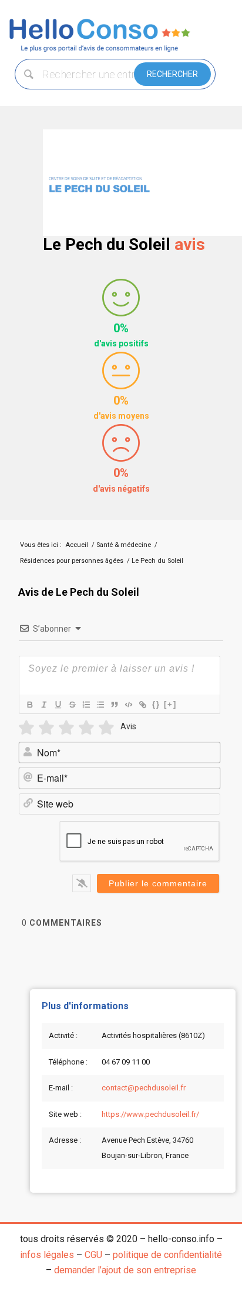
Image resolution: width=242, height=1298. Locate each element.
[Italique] (43, 705)
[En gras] (29, 705)
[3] (66, 727)
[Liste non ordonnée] (100, 705)
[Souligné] (58, 705)
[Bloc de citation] (114, 705)
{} (156, 704)
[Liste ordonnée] (86, 705)
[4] (86, 727)
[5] (106, 727)
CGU (93, 1254)
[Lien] (142, 705)
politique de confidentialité (167, 1254)
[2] (46, 727)
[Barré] (72, 705)
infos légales (47, 1254)
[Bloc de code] (128, 705)
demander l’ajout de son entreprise (125, 1270)
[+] (170, 704)
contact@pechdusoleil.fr (144, 1087)
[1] (26, 727)
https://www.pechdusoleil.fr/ (150, 1114)
